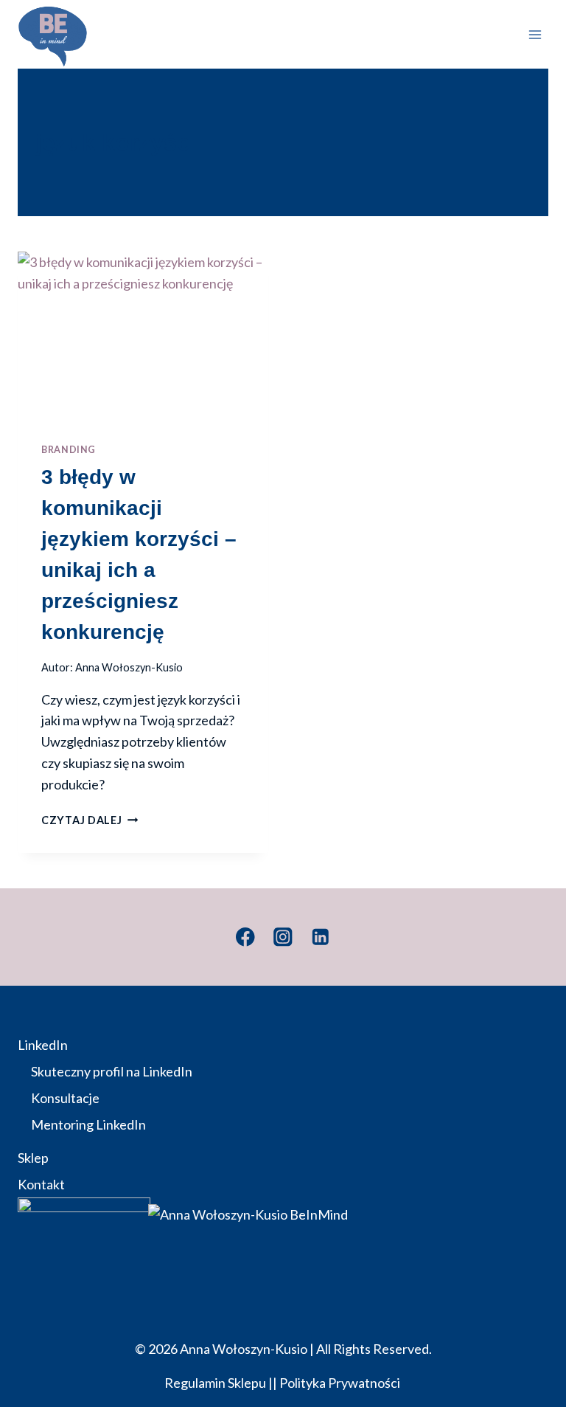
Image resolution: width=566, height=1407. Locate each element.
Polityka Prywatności (340, 1383)
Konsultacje (65, 1098)
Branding (68, 449)
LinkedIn (43, 1045)
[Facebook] (245, 936)
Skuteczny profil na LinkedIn (111, 1071)
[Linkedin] (321, 936)
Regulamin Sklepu (215, 1383)
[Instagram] (282, 936)
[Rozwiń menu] (534, 34)
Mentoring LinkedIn (88, 1124)
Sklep (33, 1158)
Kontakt (41, 1184)
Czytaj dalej (89, 820)
